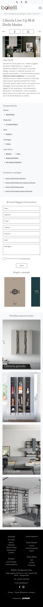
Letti (31, 560)
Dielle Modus (10, 114)
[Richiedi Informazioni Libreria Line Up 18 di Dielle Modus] (14, 31)
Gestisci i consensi (28, 592)
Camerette (31, 565)
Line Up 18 (36, 14)
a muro (8, 144)
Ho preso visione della (18, 258)
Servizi (11, 542)
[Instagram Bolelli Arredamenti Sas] (26, 2)
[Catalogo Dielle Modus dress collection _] (15, 291)
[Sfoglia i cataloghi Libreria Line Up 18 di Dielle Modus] (28, 31)
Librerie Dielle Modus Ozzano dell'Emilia (18, 191)
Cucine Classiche (32, 536)
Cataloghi (11, 545)
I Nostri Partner (11, 547)
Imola (18, 154)
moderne (9, 134)
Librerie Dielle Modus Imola (14, 187)
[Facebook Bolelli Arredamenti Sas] (21, 2)
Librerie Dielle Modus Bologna (15, 178)
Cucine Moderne (11, 564)
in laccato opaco (12, 124)
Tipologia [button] (7, 140)
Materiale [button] (7, 120)
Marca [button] (5, 110)
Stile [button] (5, 130)
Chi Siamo (11, 540)
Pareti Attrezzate (32, 548)
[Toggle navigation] (40, 8)
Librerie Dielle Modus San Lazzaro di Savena (20, 183)
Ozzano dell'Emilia (12, 158)
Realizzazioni (11, 550)
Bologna (8, 154)
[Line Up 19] (38, 31)
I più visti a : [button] (8, 149)
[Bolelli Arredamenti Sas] (18, 8)
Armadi (31, 562)
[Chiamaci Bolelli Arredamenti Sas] (17, 2)
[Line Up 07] (5, 31)
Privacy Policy (25, 258)
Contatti (11, 553)
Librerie (29, 14)
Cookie (17, 592)
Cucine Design (11, 562)
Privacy (10, 592)
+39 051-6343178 (23, 579)
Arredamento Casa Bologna (17, 14)
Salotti (31, 551)
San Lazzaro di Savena (13, 162)
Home (5, 14)
